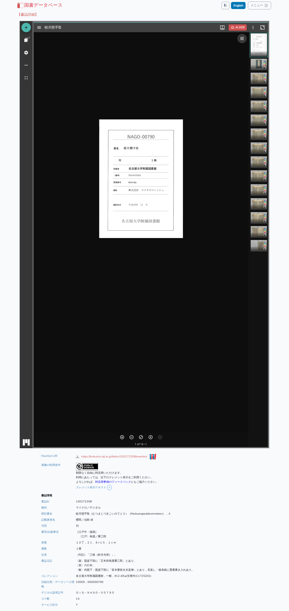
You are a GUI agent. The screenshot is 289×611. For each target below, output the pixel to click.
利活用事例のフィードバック (113, 482)
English (238, 5)
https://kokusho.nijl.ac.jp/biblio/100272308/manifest (114, 456)
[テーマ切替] (225, 5)
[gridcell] (39, 5)
